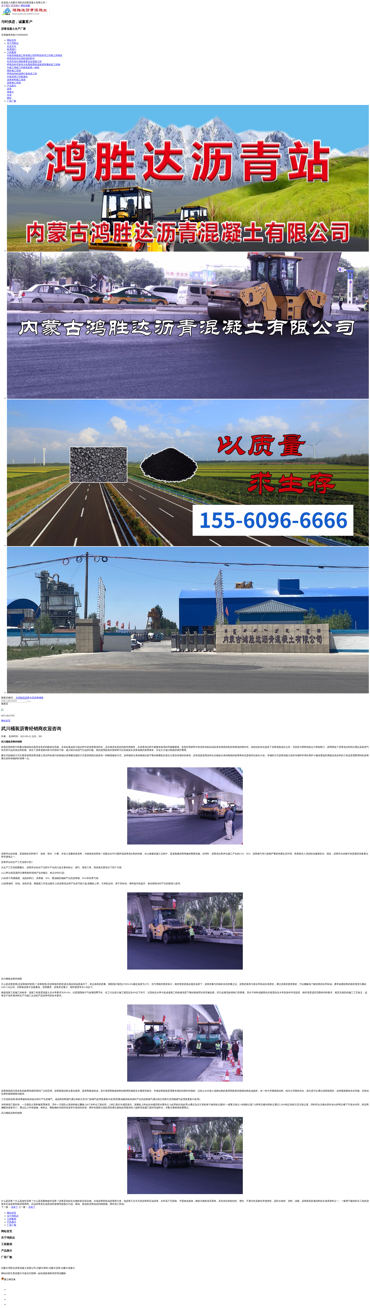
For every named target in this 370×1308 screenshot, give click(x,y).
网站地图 (25, 5)
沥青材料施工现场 (16, 79)
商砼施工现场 (14, 70)
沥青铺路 (38, 697)
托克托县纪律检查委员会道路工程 (24, 61)
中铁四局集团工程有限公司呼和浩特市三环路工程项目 (34, 55)
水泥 (9, 95)
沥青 (9, 89)
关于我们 (5, 5)
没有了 (14, 1207)
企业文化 (11, 46)
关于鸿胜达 (12, 43)
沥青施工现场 (14, 82)
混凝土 (10, 92)
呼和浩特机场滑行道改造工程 (22, 73)
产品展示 (11, 86)
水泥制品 (20, 697)
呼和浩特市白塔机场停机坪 (21, 58)
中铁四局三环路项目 (17, 76)
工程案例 (11, 52)
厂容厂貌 (11, 101)
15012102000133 (24, 1279)
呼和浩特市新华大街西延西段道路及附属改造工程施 (33, 64)
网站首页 (11, 40)
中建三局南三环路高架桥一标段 (23, 67)
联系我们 (15, 5)
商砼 (9, 98)
